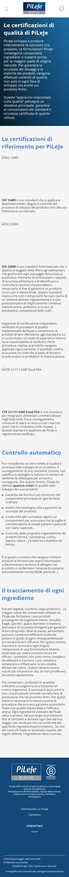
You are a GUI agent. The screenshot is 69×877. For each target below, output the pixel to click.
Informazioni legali (14, 858)
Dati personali (33, 858)
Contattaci (34, 814)
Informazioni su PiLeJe (34, 809)
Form (34, 831)
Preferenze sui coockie (16, 862)
